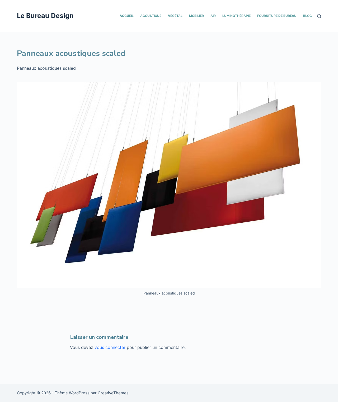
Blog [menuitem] (307, 16)
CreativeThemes (113, 392)
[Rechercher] (319, 16)
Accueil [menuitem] (127, 16)
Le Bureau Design (45, 16)
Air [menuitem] (213, 16)
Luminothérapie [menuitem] (236, 16)
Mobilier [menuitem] (196, 16)
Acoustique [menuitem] (150, 16)
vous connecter (110, 347)
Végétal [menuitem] (175, 16)
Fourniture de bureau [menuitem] (277, 16)
